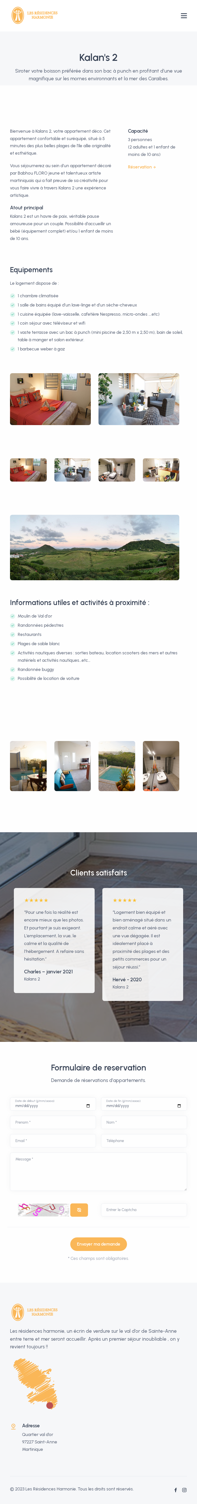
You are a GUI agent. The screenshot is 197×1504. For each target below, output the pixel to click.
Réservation (140, 166)
